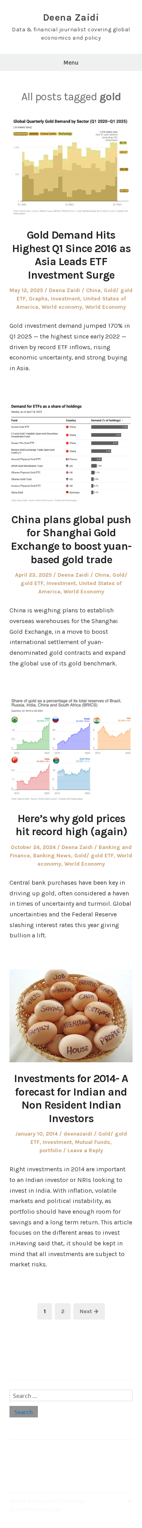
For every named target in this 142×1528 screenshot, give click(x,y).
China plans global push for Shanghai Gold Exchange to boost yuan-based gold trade (71, 539)
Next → (89, 1311)
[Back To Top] (130, 1501)
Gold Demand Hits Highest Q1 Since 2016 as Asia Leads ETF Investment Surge (71, 254)
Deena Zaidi (71, 17)
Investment (65, 298)
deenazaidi (78, 1133)
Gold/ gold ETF (94, 855)
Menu (71, 62)
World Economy (105, 307)
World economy (61, 307)
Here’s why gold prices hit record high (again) (71, 825)
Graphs (38, 298)
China (93, 290)
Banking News (52, 855)
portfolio (50, 1150)
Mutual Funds (92, 1142)
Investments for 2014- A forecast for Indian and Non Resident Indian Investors (71, 1098)
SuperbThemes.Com (35, 1509)
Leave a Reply (85, 1150)
